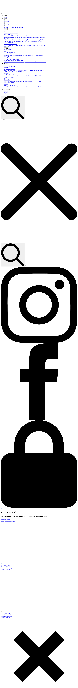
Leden (5, 28)
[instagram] (39, 342)
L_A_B (5, 88)
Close (5, 15)
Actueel (6, 48)
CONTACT (6, 89)
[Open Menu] (1, 13)
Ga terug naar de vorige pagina (8, 521)
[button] (39, 182)
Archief (5, 63)
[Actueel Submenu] (9, 48)
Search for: (3, 119)
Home (5, 17)
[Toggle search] (13, 107)
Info (5, 18)
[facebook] (39, 419)
